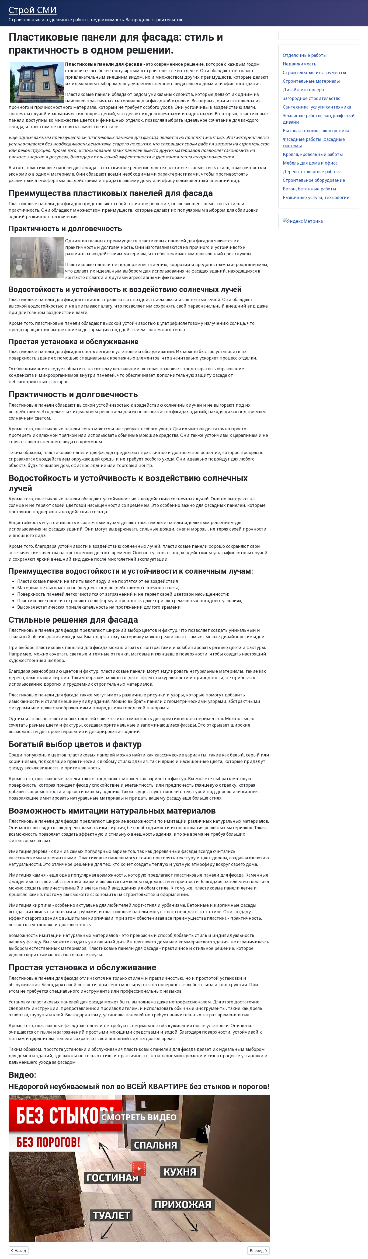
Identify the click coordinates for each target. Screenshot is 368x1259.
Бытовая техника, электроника (316, 131)
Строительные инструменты (314, 72)
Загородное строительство (312, 98)
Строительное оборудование (314, 180)
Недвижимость (299, 64)
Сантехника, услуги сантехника (317, 107)
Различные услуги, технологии (316, 197)
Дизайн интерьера (303, 90)
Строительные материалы (311, 81)
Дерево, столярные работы (312, 172)
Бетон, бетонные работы (309, 189)
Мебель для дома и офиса (310, 163)
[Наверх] (358, 1249)
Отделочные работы (305, 55)
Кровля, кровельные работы (313, 154)
